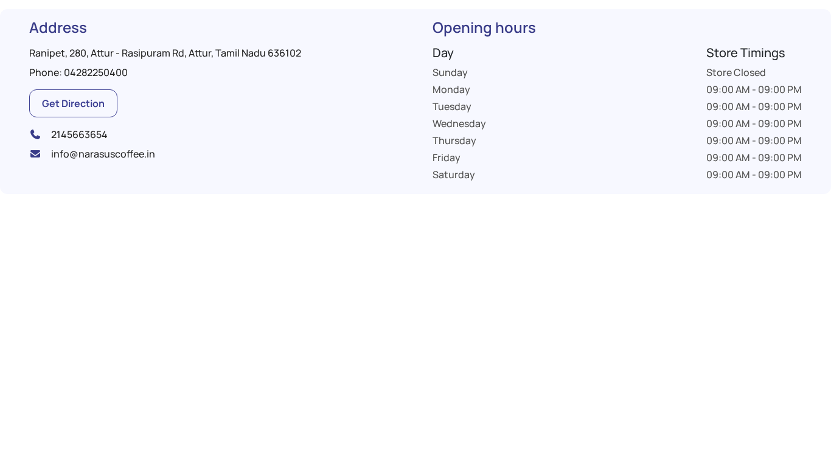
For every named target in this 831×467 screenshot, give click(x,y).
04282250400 (96, 72)
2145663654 (79, 134)
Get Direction (73, 103)
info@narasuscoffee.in (103, 154)
